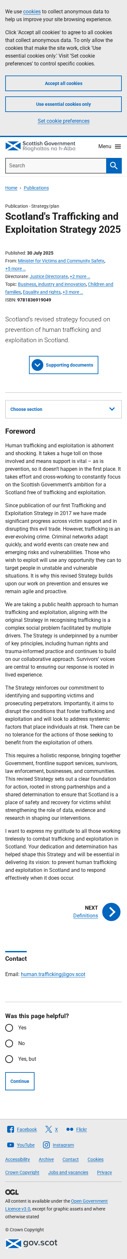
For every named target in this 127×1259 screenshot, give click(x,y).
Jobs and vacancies (68, 1172)
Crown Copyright (22, 1172)
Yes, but (27, 1059)
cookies (32, 11)
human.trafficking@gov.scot (53, 974)
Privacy (104, 1172)
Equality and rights (42, 292)
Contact (71, 1159)
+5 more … (15, 268)
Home (11, 187)
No (21, 1043)
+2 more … (80, 276)
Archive (46, 1159)
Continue (19, 1081)
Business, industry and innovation (52, 284)
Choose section (26, 409)
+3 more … (73, 292)
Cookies (96, 1159)
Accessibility (17, 1159)
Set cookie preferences (64, 121)
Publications (36, 187)
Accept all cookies (63, 83)
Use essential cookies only (63, 104)
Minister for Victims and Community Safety (61, 260)
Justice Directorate (49, 276)
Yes (22, 1028)
